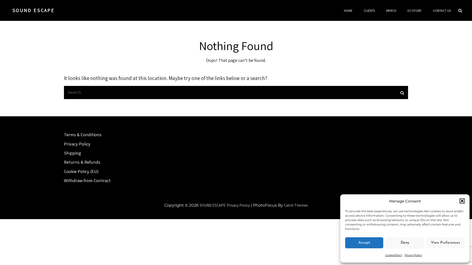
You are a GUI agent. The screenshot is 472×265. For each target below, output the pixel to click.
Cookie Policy (393, 255)
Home (348, 10)
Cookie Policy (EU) (81, 171)
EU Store (415, 10)
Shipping (72, 153)
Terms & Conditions (83, 134)
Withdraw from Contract (87, 180)
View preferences (445, 243)
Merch (391, 10)
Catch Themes (296, 205)
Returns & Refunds (82, 162)
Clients (369, 10)
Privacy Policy (413, 255)
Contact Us (442, 10)
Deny (405, 243)
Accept (364, 243)
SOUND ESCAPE (33, 10)
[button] (462, 201)
